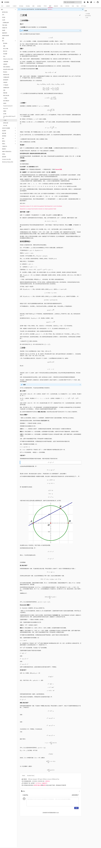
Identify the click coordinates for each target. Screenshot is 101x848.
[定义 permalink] (23, 24)
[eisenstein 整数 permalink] (30, 605)
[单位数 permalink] (24, 145)
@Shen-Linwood (47, 779)
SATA (44, 785)
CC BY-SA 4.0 (37, 785)
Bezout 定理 (58, 169)
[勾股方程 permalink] (24, 455)
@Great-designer (32, 779)
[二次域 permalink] (25, 348)
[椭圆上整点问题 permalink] (28, 702)
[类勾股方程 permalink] (26, 670)
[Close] (83, 9)
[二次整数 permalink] (25, 103)
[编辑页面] (80, 15)
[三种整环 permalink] (25, 161)
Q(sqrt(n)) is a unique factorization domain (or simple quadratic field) (38, 209)
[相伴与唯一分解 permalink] (29, 212)
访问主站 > (50, 9)
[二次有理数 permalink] (28, 20)
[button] (2, 2)
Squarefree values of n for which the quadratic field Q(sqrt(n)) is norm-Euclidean (41, 206)
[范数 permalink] (23, 48)
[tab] (2, 6)
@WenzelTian (55, 779)
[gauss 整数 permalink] (27, 414)
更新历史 (47, 781)
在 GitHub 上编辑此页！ (42, 783)
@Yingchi (40, 779)
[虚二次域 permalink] (25, 391)
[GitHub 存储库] (98, 2)
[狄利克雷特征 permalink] (30, 241)
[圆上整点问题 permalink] (27, 565)
